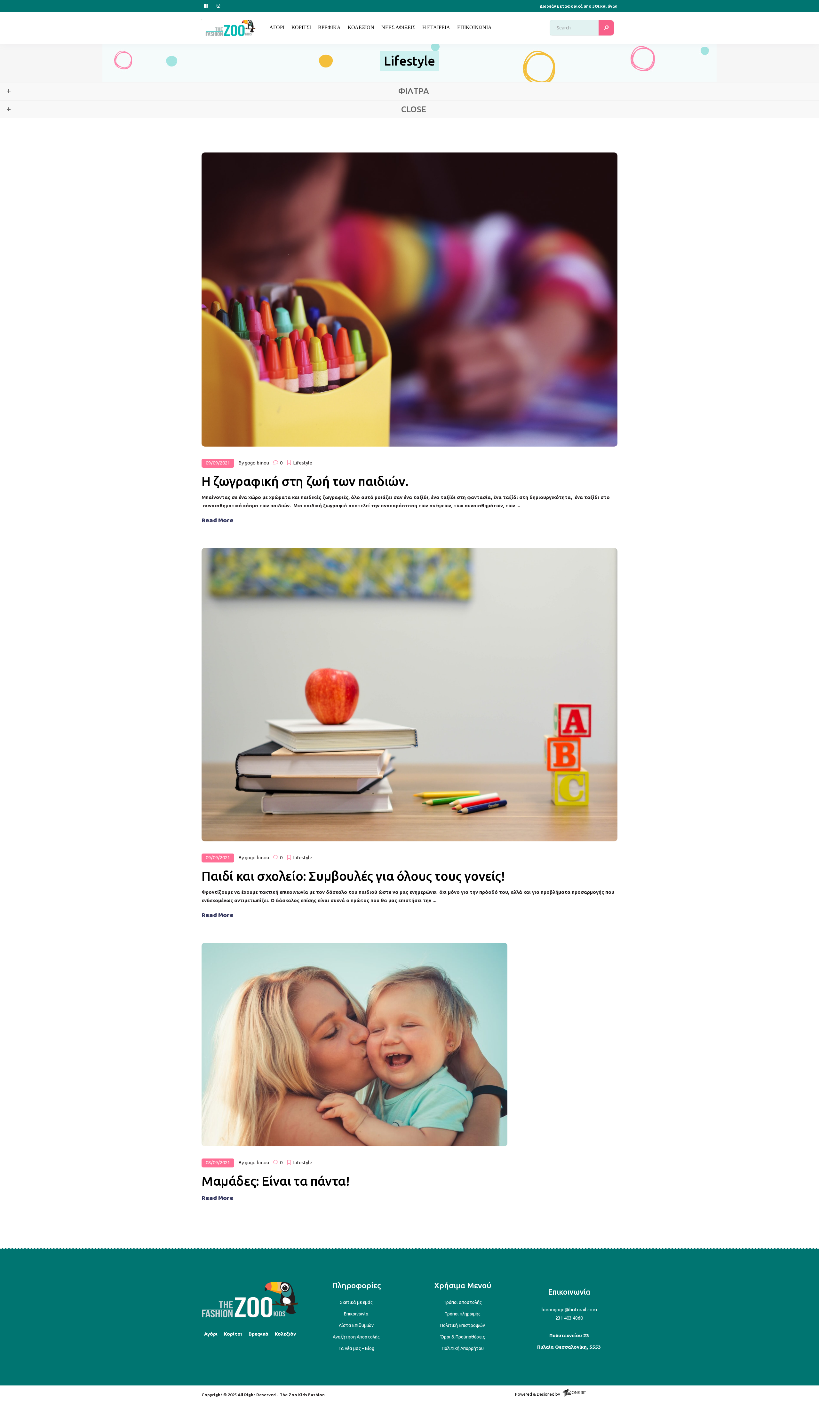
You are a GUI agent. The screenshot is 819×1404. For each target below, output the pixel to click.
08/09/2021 (218, 1162)
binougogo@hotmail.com (569, 1309)
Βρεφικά (258, 1334)
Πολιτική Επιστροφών (462, 1325)
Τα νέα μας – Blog (356, 1348)
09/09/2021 (218, 462)
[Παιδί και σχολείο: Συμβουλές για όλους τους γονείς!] (409, 694)
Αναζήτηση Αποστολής (356, 1336)
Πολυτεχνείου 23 (569, 1335)
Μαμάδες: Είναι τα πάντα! (275, 1181)
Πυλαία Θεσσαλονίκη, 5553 (569, 1347)
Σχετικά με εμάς (356, 1302)
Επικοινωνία (356, 1313)
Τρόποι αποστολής (463, 1302)
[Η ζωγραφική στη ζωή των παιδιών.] (409, 299)
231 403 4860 (569, 1318)
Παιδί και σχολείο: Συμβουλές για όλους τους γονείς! (353, 876)
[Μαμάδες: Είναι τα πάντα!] (354, 1044)
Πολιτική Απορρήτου (463, 1348)
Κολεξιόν (285, 1334)
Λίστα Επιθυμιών (356, 1325)
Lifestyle (302, 462)
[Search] (606, 27)
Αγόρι (211, 1334)
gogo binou (257, 462)
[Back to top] (250, 1316)
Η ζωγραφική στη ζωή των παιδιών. (305, 481)
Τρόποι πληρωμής (463, 1313)
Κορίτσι (233, 1334)
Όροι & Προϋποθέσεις (463, 1336)
